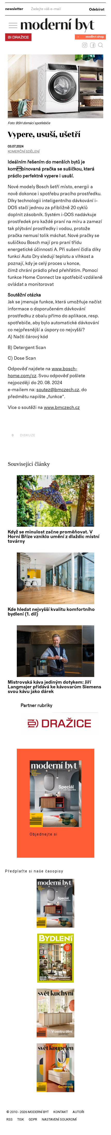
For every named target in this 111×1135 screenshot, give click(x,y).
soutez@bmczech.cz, (58, 390)
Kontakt (60, 1112)
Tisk (20, 1119)
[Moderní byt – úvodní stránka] (57, 30)
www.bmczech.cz (62, 407)
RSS (9, 1119)
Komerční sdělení (23, 151)
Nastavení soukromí (59, 1119)
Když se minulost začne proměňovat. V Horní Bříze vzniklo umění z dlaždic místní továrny (53, 537)
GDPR (33, 1119)
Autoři (78, 1112)
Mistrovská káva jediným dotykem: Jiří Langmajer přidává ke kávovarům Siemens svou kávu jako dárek (54, 687)
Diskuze (23, 435)
